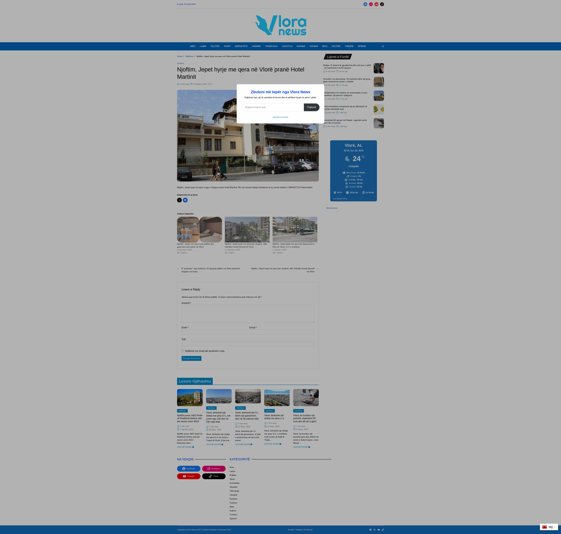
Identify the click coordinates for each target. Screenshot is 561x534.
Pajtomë (311, 107)
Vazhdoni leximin (280, 117)
